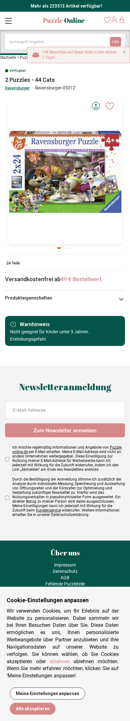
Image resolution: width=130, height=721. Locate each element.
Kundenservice (48, 510)
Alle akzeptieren (33, 708)
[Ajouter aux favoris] (110, 106)
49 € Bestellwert (81, 279)
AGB (65, 577)
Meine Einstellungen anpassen (47, 693)
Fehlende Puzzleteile (65, 583)
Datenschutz (65, 571)
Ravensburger (17, 88)
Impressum (65, 564)
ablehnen (60, 661)
